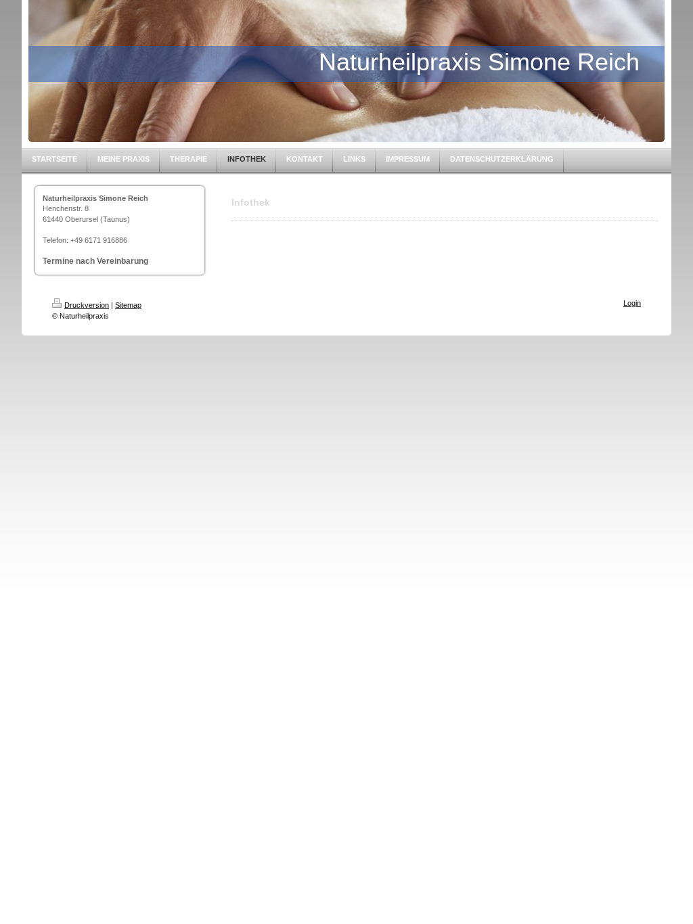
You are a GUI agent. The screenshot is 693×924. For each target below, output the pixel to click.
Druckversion (86, 305)
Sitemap (128, 305)
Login (632, 303)
